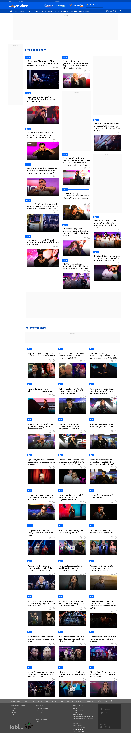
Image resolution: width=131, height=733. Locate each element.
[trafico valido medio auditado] (29, 729)
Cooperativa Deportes (41, 715)
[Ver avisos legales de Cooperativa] (107, 13)
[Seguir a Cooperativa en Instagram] (22, 1)
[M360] (106, 701)
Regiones (37, 11)
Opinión (50, 11)
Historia (12, 714)
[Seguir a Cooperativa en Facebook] (17, 1)
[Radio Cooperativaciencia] (60, 5)
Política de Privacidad (78, 714)
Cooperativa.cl (77, 723)
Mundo (44, 11)
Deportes (29, 11)
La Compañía (13, 708)
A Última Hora (39, 721)
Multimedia (64, 11)
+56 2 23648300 (78, 731)
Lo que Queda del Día (41, 719)
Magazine (21, 11)
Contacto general (77, 712)
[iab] (17, 731)
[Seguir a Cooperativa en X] (19, 1)
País (15, 11)
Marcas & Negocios (84, 11)
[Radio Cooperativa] (76, 6)
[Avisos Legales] (99, 701)
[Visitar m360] (111, 13)
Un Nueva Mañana (40, 712)
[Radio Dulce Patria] (48, 6)
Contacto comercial (78, 710)
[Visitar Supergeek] (114, 13)
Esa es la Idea (39, 717)
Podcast (57, 11)
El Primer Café (39, 710)
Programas (73, 11)
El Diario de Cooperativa (42, 708)
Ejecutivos (12, 710)
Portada (12, 701)
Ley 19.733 (13, 712)
